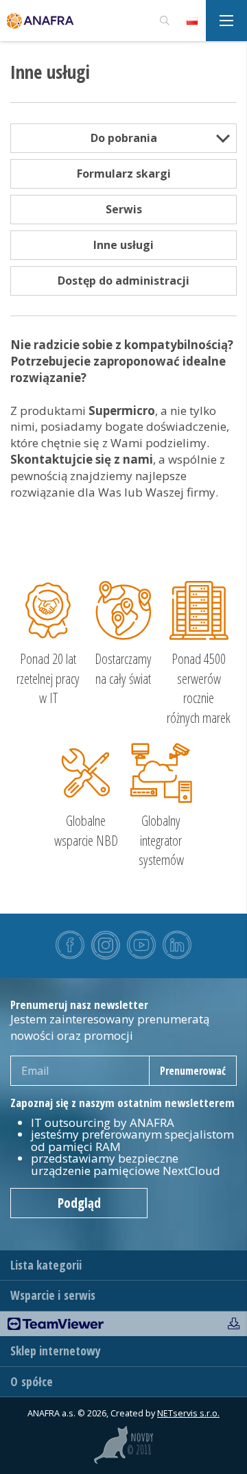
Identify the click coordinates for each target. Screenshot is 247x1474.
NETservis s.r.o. (188, 1413)
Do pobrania (124, 137)
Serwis (124, 209)
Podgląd (79, 1203)
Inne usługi (123, 244)
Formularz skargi (124, 173)
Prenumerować (193, 1070)
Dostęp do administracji (123, 280)
